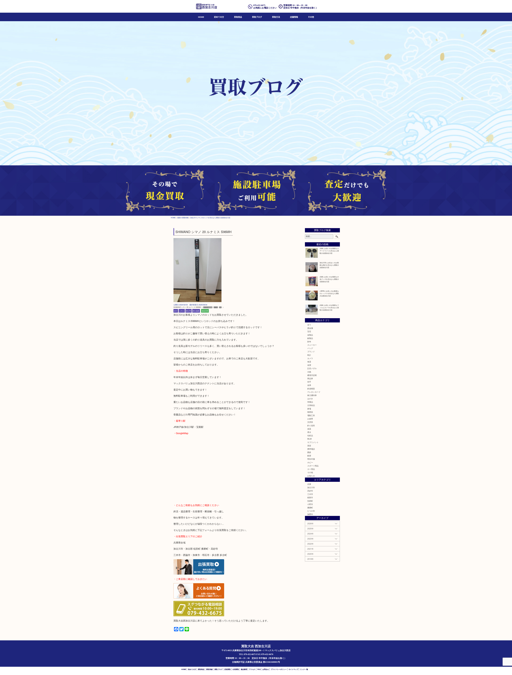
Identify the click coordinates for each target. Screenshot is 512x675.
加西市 (310, 514)
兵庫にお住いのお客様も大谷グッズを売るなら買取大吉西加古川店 (329, 279)
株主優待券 (312, 395)
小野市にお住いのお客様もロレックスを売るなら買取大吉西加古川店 (329, 293)
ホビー (310, 462)
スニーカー (312, 344)
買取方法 (276, 17)
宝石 (309, 331)
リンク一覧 (304, 669)
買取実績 (209, 669)
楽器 (309, 428)
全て (175, 311)
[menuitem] (201, 17)
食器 (309, 361)
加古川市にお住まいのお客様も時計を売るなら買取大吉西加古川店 (329, 264)
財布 (309, 341)
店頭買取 (227, 669)
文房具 (310, 422)
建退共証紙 (312, 375)
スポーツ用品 (313, 465)
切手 (309, 381)
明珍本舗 (311, 459)
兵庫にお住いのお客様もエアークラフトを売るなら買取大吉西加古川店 (329, 250)
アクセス (252, 669)
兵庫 (309, 484)
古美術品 (311, 405)
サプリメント (313, 442)
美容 (309, 445)
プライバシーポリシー (279, 669)
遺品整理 (244, 669)
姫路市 (310, 497)
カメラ (310, 358)
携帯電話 (311, 449)
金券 (309, 385)
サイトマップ (293, 669)
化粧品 (310, 435)
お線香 (310, 418)
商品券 (310, 378)
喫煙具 (310, 412)
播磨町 (310, 507)
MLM (309, 438)
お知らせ (311, 475)
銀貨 (309, 455)
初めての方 (219, 17)
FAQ (259, 669)
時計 (309, 355)
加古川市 (205, 311)
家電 (309, 408)
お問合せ (265, 669)
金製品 (310, 335)
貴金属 (310, 328)
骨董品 (310, 402)
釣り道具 (196, 311)
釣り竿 (188, 311)
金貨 (309, 365)
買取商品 (238, 17)
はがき (310, 398)
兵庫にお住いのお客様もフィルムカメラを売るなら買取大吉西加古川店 (329, 307)
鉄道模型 (311, 388)
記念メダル (312, 368)
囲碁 (309, 452)
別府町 (310, 501)
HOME (201, 17)
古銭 (309, 371)
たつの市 (311, 511)
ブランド (311, 351)
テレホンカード (313, 392)
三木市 (310, 494)
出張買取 (236, 669)
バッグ (310, 348)
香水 (309, 432)
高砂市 (310, 490)
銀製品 (310, 338)
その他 (310, 472)
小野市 (310, 504)
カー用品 (311, 469)
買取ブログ (257, 17)
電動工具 (311, 415)
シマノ (181, 311)
